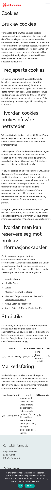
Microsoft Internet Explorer (18, 292)
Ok (20, 486)
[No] (47, 479)
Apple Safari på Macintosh (18, 303)
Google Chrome (12, 279)
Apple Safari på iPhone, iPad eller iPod (24, 308)
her (26, 341)
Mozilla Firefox (12, 283)
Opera (8, 287)
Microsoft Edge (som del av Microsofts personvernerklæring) (24, 298)
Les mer (29, 486)
